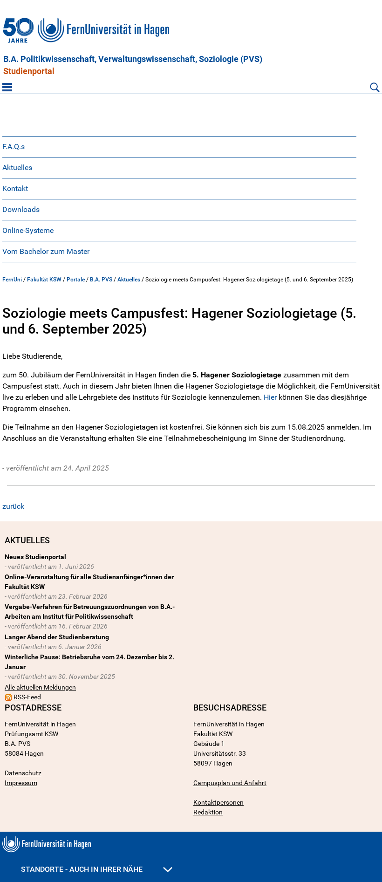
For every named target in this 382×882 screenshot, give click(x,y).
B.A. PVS (101, 279)
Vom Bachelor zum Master (45, 251)
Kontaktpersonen (218, 802)
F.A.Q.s (13, 146)
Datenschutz (23, 773)
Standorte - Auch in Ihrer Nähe (82, 869)
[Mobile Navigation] (7, 87)
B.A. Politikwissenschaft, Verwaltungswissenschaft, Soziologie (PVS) (132, 59)
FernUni (12, 279)
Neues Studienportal (35, 557)
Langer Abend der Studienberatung (57, 637)
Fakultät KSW (44, 279)
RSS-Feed (27, 697)
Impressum (21, 782)
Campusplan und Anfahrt (229, 782)
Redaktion (208, 812)
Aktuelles (17, 167)
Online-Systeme (28, 230)
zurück (13, 506)
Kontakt (15, 188)
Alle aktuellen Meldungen (40, 687)
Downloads (21, 209)
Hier (270, 397)
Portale (76, 279)
